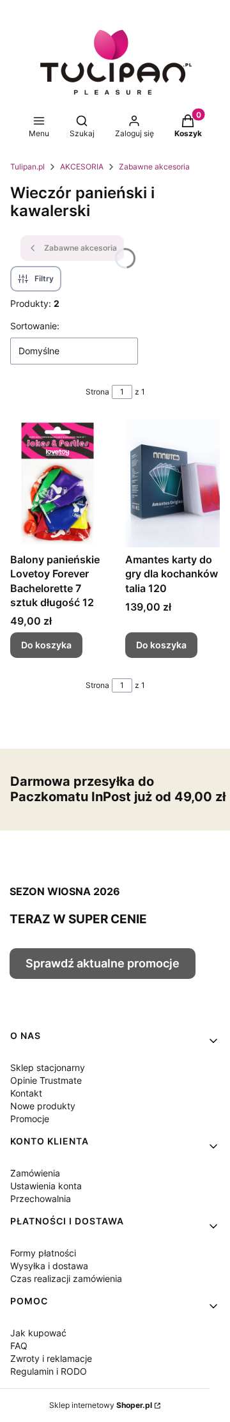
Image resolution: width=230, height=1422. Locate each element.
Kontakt (26, 1093)
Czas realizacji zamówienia (66, 1278)
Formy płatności (43, 1252)
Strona (97, 391)
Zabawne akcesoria (154, 166)
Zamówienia (35, 1173)
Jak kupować (38, 1332)
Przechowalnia (40, 1198)
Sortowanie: (34, 325)
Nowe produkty (42, 1105)
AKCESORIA (81, 166)
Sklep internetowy (100, 1405)
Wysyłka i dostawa (49, 1265)
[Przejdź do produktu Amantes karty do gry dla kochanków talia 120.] (172, 483)
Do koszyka (46, 644)
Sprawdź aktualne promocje (103, 963)
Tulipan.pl (27, 166)
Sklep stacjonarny (47, 1067)
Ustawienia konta (46, 1185)
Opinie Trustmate (46, 1080)
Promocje (29, 1118)
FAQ (18, 1345)
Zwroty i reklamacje (51, 1358)
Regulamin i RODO (48, 1371)
